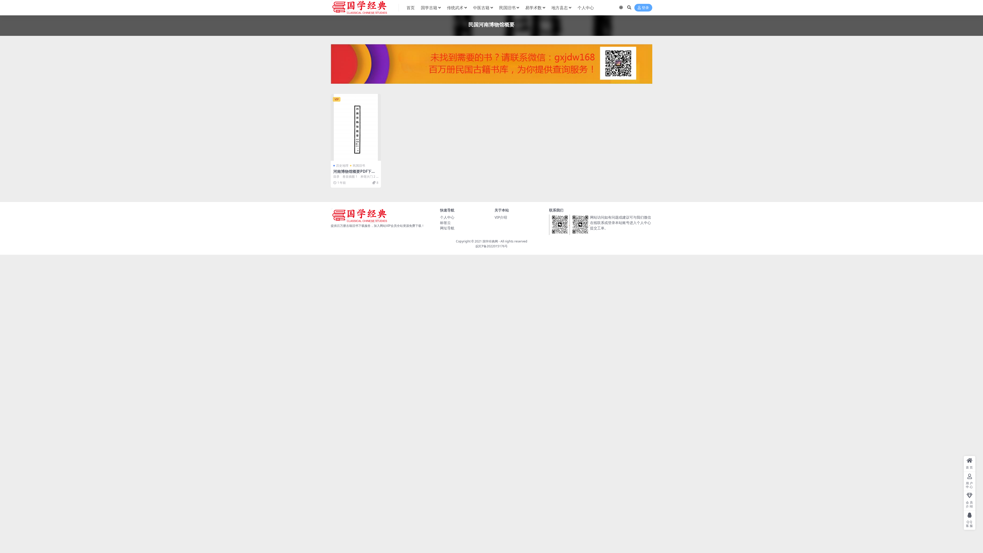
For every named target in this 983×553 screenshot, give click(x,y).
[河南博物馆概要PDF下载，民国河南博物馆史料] (356, 127)
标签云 (445, 222)
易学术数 (533, 7)
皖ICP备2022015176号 (492, 246)
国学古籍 (429, 7)
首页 (411, 7)
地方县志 (559, 7)
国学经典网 (490, 241)
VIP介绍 (501, 217)
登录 (645, 8)
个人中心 (586, 7)
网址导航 (447, 228)
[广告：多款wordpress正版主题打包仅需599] (491, 65)
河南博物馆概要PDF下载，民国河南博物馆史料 (354, 173)
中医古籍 (481, 7)
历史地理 (342, 165)
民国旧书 (507, 7)
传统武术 (455, 7)
